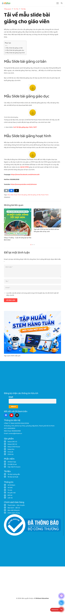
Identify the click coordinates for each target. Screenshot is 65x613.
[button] (61, 3)
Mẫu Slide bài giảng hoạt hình (15, 53)
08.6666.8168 (16, 431)
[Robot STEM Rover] (6, 447)
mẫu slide (10, 195)
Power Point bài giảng (20, 195)
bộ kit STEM (24, 167)
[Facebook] (6, 415)
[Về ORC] (6, 487)
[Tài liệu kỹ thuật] (6, 477)
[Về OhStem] (6, 485)
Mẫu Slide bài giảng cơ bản (14, 48)
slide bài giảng (32, 195)
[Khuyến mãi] (6, 493)
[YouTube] (11, 415)
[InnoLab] (6, 452)
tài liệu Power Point (43, 195)
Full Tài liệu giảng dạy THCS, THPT (25, 127)
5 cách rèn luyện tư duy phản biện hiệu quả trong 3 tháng (16, 238)
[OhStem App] (6, 462)
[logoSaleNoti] (32, 525)
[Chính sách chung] (6, 513)
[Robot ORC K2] (6, 444)
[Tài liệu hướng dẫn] (6, 474)
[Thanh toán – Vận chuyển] (6, 505)
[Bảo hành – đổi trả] (6, 508)
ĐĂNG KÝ (13, 407)
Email (11, 397)
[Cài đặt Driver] (6, 464)
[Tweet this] (16, 190)
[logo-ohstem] (6, 3)
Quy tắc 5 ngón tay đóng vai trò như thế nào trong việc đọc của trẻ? (46, 238)
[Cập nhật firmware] (6, 467)
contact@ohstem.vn (15, 433)
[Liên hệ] (6, 498)
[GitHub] (17, 415)
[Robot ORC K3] (6, 441)
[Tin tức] (6, 490)
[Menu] (57, 3)
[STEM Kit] (6, 454)
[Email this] (6, 190)
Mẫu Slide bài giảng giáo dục (15, 50)
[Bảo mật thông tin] (6, 510)
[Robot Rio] (6, 449)
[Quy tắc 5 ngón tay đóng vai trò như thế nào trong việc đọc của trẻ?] (47, 209)
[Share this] (11, 190)
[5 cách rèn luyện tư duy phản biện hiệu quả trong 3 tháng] (17, 209)
